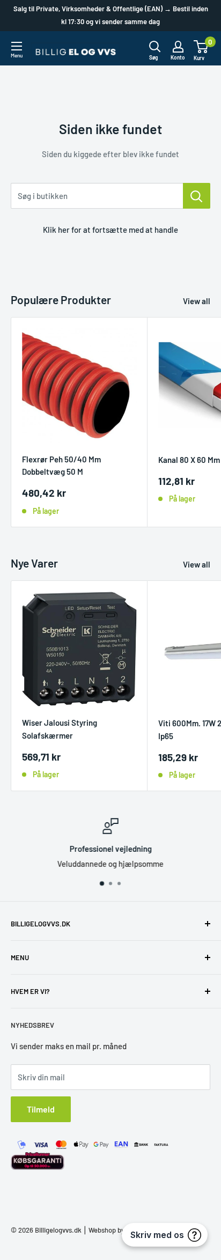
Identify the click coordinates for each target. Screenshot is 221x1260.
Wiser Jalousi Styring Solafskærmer (59, 729)
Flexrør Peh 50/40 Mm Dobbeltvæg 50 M (61, 465)
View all (196, 301)
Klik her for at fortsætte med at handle (110, 229)
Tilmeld (41, 1109)
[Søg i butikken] (196, 196)
